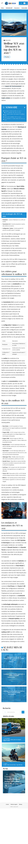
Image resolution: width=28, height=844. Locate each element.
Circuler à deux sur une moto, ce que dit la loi (12, 764)
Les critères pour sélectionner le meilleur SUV (14, 114)
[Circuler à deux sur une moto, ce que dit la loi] (13, 752)
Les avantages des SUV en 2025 (13, 112)
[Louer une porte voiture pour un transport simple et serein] (13, 727)
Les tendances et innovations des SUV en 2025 (15, 119)
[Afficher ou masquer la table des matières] (21, 107)
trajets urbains (5, 98)
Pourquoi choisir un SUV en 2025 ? (13, 111)
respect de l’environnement (13, 86)
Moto (6, 763)
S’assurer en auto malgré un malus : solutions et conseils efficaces (13, 782)
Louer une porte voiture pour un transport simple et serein (12, 740)
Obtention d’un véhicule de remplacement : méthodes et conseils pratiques (14, 658)
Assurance (9, 776)
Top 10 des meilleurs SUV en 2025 (13, 117)
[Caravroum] (10, 3)
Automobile (7, 738)
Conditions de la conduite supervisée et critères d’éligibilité (14, 674)
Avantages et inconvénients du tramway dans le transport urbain (14, 691)
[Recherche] (21, 3)
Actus (7, 56)
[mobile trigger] (2, 3)
